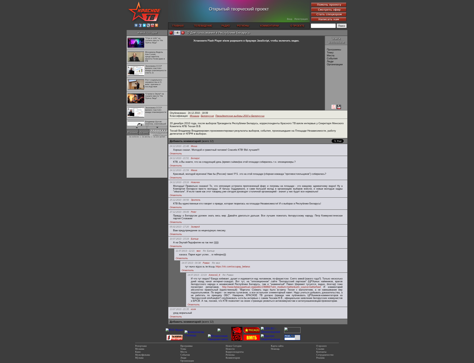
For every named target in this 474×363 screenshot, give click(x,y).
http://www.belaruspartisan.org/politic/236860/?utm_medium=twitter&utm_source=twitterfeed (271, 287)
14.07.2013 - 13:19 (197, 275)
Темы (330, 52)
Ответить (176, 153)
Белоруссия (207, 116)
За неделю (134, 137)
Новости (230, 348)
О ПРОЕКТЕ (297, 25)
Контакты (321, 351)
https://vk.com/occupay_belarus (233, 266)
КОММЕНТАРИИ (269, 25)
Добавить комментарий (185, 141)
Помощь (275, 348)
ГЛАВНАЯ (177, 25)
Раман (206, 263)
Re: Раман (228, 275)
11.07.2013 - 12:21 (185, 251)
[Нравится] (183, 32)
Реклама (320, 357)
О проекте (321, 345)
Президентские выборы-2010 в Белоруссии (239, 116)
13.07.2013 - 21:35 (179, 309)
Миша (194, 146)
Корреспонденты (235, 351)
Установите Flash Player (207, 40)
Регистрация (301, 19)
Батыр (194, 239)
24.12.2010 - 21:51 (179, 158)
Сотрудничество (325, 354)
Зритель (195, 200)
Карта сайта (277, 345)
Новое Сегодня (233, 345)
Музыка (139, 357)
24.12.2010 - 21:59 (179, 170)
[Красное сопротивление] (272, 339)
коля (193, 309)
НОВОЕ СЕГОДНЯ (147, 32)
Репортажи (141, 345)
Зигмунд (195, 227)
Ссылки (320, 348)
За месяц (146, 137)
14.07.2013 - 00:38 (191, 263)
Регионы (230, 354)
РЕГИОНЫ (243, 25)
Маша (194, 170)
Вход (289, 19)
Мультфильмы (142, 354)
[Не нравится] (171, 32)
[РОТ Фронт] (174, 329)
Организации (335, 64)
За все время (159, 137)
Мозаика (194, 116)
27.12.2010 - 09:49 (179, 212)
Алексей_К (214, 275)
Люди (330, 61)
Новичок (195, 182)
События (332, 58)
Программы (334, 49)
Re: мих (216, 263)
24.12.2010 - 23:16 (179, 182)
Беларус (195, 158)
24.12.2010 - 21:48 (179, 146)
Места (330, 55)
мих (199, 251)
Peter (193, 212)
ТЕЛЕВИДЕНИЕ (203, 25)
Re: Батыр (209, 251)
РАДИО (225, 25)
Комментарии (233, 357)
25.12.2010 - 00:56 (179, 200)
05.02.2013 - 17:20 (179, 227)
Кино (138, 351)
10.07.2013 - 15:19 (179, 239)
